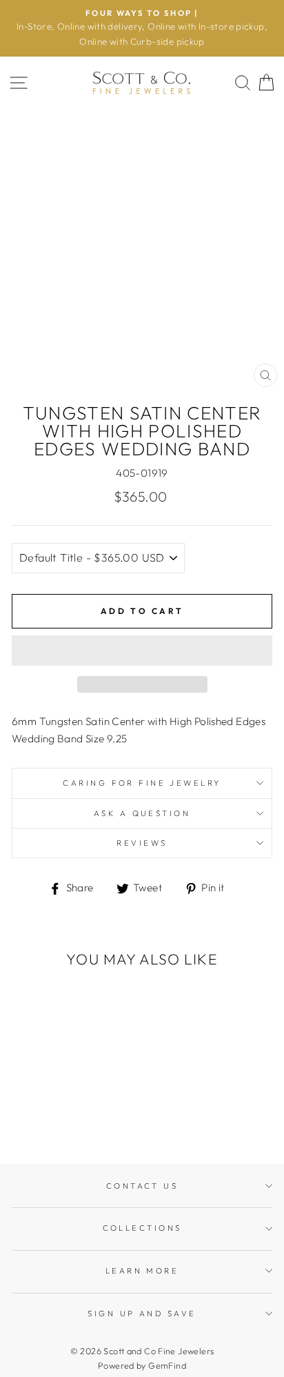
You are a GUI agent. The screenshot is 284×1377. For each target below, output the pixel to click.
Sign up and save (142, 1313)
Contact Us (142, 1186)
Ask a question (142, 813)
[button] (142, 650)
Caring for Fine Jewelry (142, 783)
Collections (142, 1228)
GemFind (167, 1365)
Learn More (142, 1271)
